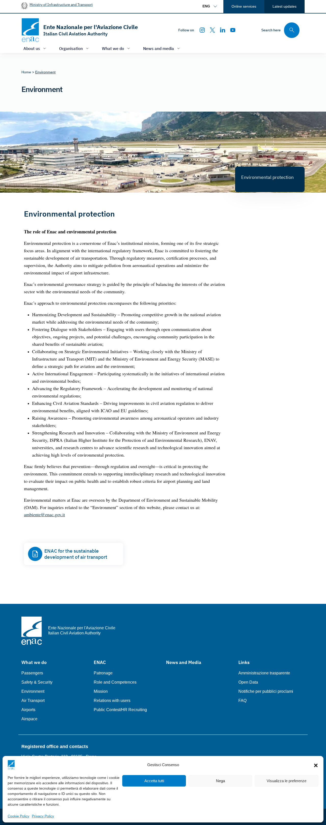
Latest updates (284, 6)
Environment (32, 691)
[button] (315, 764)
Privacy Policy (43, 816)
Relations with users (112, 700)
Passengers (32, 673)
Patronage (103, 673)
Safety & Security (36, 682)
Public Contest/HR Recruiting (120, 710)
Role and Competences (115, 682)
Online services (244, 6)
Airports (28, 710)
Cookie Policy (18, 816)
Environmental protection (267, 177)
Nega (220, 781)
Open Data (248, 682)
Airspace (29, 719)
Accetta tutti (154, 781)
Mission (101, 691)
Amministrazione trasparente (264, 673)
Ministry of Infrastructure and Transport (61, 4)
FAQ (242, 700)
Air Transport (33, 700)
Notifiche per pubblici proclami (265, 691)
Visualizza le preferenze (286, 781)
